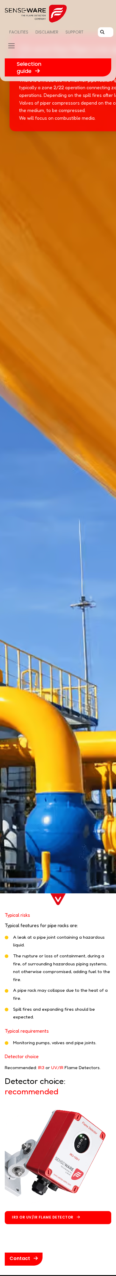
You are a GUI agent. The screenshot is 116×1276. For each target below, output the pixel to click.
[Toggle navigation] (11, 45)
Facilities (18, 32)
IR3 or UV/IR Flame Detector (43, 1217)
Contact (20, 1258)
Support (74, 32)
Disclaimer (46, 32)
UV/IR (57, 1067)
